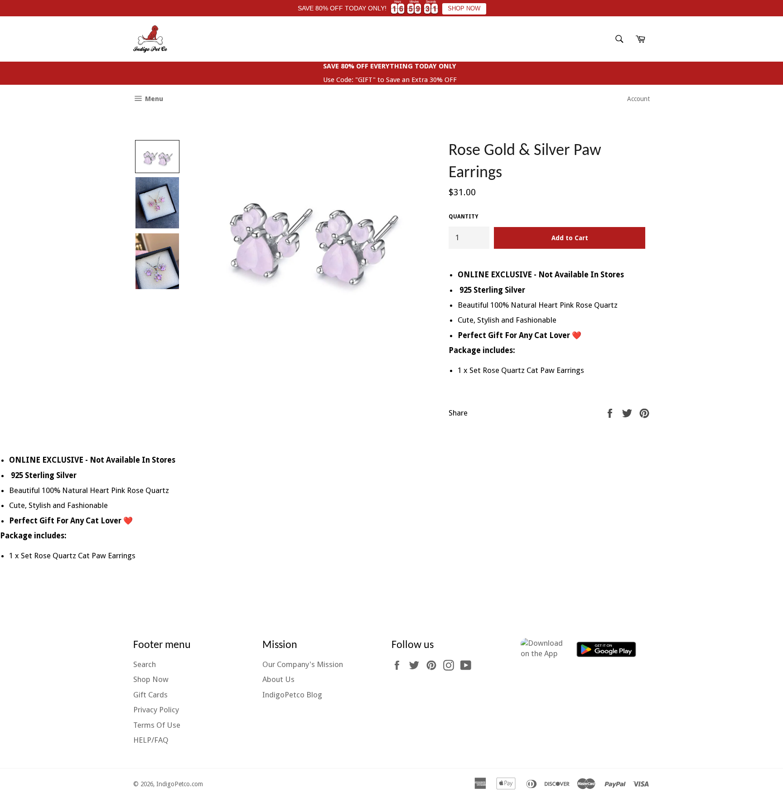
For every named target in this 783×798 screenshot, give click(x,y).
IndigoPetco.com (179, 784)
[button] (157, 156)
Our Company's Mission (302, 664)
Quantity (463, 216)
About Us (278, 679)
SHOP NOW (464, 8)
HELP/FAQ (151, 740)
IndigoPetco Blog (292, 694)
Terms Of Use (156, 725)
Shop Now (151, 679)
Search (144, 664)
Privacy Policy (156, 709)
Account (638, 98)
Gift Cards (150, 694)
